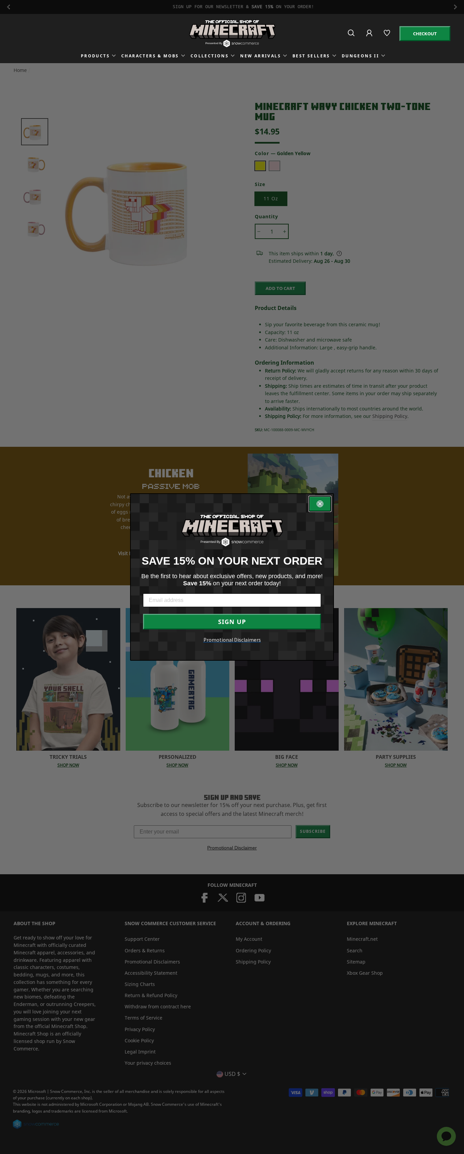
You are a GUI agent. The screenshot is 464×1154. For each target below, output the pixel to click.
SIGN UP (232, 622)
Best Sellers (311, 56)
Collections (210, 56)
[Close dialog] (320, 504)
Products (95, 56)
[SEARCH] (352, 36)
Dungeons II (360, 56)
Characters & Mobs (150, 56)
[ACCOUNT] (369, 37)
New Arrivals (260, 56)
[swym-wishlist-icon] (387, 36)
